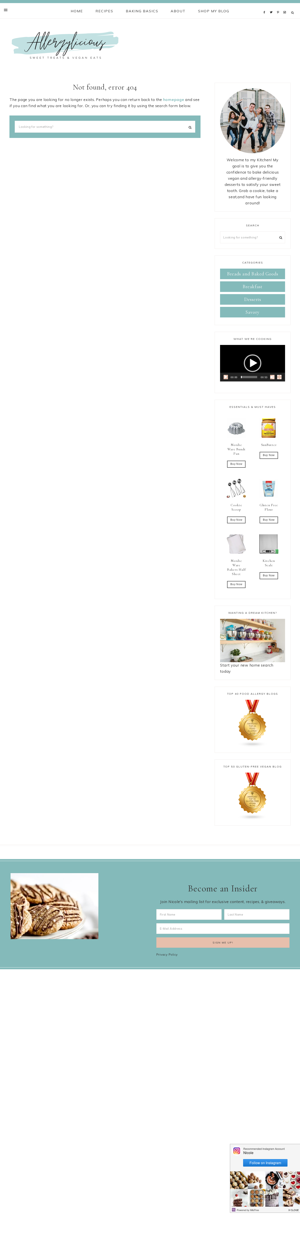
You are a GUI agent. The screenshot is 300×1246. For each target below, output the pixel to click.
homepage (173, 99)
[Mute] (272, 377)
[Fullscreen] (279, 377)
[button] (252, 363)
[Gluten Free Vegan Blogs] (252, 796)
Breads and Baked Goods (252, 274)
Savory (253, 312)
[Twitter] (272, 6)
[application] (252, 363)
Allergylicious (65, 45)
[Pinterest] (279, 6)
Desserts (252, 299)
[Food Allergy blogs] (252, 723)
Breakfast (252, 287)
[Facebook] (265, 6)
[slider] (249, 377)
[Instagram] (285, 6)
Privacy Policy (167, 954)
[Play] (226, 377)
